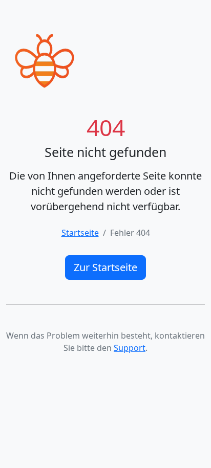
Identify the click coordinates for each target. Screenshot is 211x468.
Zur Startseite (105, 267)
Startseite (80, 232)
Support (129, 347)
